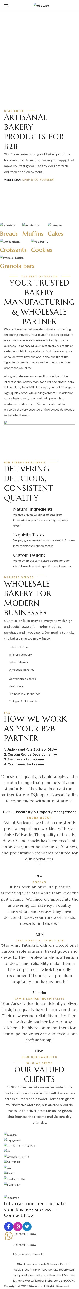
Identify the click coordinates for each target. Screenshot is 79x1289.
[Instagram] (17, 1226)
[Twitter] (27, 1226)
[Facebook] (8, 1226)
